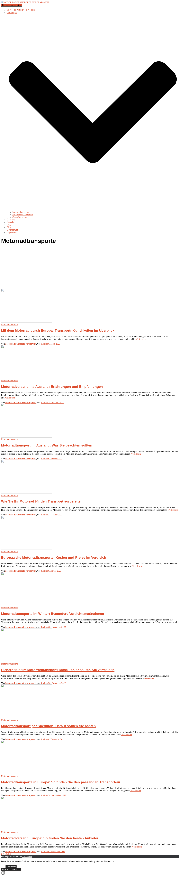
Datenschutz (12, 230)
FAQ (9, 225)
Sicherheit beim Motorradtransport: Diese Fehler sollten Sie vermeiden (57, 670)
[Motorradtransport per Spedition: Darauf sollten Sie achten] (26, 717)
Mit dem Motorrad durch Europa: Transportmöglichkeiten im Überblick (57, 330)
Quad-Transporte (19, 217)
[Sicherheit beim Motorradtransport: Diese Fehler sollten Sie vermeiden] (26, 661)
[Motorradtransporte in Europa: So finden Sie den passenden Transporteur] (26, 773)
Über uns (11, 219)
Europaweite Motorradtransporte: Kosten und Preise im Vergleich (53, 557)
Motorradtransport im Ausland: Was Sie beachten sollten (46, 445)
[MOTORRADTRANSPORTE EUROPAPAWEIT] (25, 2)
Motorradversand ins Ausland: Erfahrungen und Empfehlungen (52, 387)
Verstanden (11, 866)
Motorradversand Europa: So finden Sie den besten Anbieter (49, 838)
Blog (9, 227)
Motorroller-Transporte (22, 214)
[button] (93, 209)
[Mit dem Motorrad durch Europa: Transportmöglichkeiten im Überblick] (26, 322)
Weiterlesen (140, 339)
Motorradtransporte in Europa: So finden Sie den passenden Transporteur (60, 782)
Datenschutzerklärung (11, 869)
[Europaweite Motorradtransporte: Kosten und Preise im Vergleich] (26, 549)
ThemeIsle (27, 856)
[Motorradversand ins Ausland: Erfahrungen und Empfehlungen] (26, 378)
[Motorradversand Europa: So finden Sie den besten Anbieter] (26, 829)
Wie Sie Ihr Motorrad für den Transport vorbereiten (42, 501)
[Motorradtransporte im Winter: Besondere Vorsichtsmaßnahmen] (26, 605)
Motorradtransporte (20, 212)
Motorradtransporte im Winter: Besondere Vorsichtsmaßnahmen (52, 614)
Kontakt (10, 222)
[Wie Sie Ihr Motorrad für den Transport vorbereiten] (26, 493)
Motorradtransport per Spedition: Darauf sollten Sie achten (48, 726)
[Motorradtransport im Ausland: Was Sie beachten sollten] (26, 437)
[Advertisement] (90, 268)
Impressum (11, 232)
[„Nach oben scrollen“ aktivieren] (3, 873)
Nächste (8, 854)
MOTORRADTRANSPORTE (21, 10)
